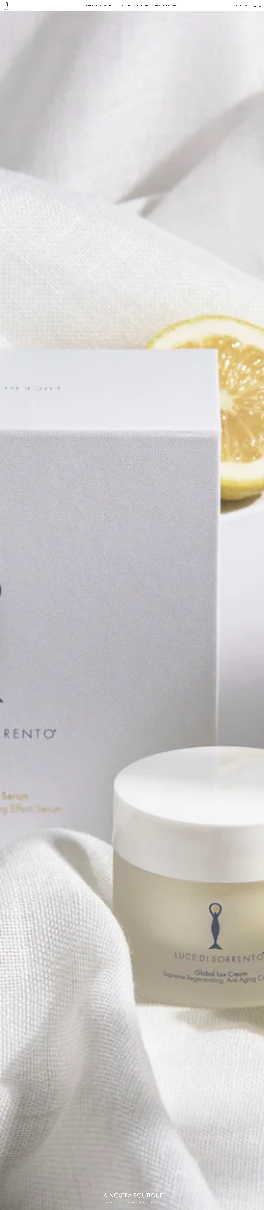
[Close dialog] (161, 581)
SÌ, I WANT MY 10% (117, 614)
